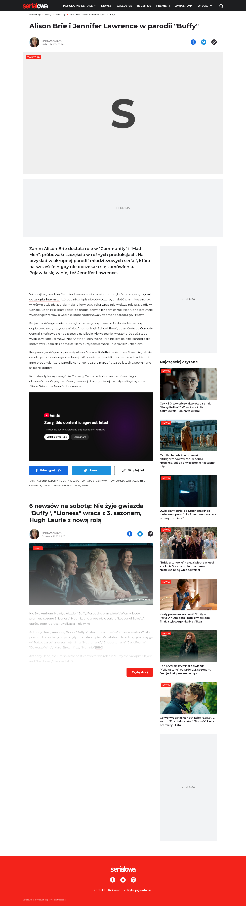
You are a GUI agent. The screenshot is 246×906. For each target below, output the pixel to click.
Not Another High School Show (61, 485)
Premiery (163, 5)
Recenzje (144, 5)
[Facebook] (112, 880)
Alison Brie (43, 481)
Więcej (203, 5)
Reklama (114, 890)
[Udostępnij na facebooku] (193, 42)
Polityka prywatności (138, 890)
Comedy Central (125, 481)
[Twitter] (123, 880)
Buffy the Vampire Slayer (65, 481)
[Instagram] (133, 880)
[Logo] (35, 6)
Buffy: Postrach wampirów (98, 481)
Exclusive (124, 5)
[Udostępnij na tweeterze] (203, 42)
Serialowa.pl (35, 14)
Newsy (106, 5)
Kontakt (99, 890)
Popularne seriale (78, 5)
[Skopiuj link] (214, 42)
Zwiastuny (184, 5)
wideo (85, 485)
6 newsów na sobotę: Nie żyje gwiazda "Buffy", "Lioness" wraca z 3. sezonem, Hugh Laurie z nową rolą (86, 513)
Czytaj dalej (140, 672)
